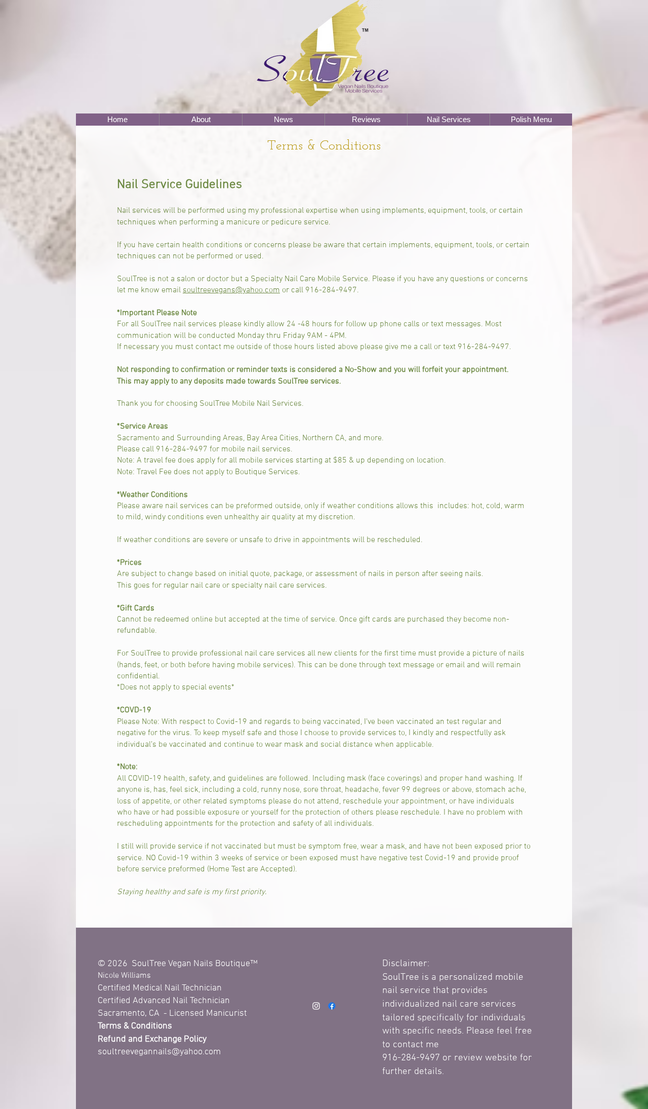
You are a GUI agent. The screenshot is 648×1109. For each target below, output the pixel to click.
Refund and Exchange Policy (152, 1039)
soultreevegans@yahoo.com (231, 290)
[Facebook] (332, 1006)
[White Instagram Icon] (316, 1006)
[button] (200, 119)
